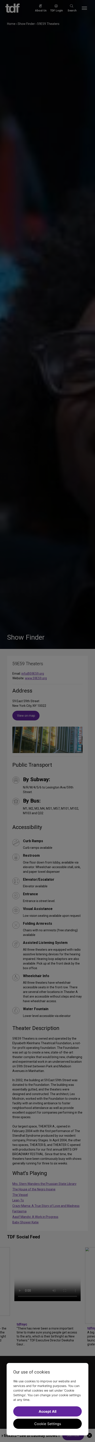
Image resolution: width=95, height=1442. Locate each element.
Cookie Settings (47, 1424)
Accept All (47, 1411)
